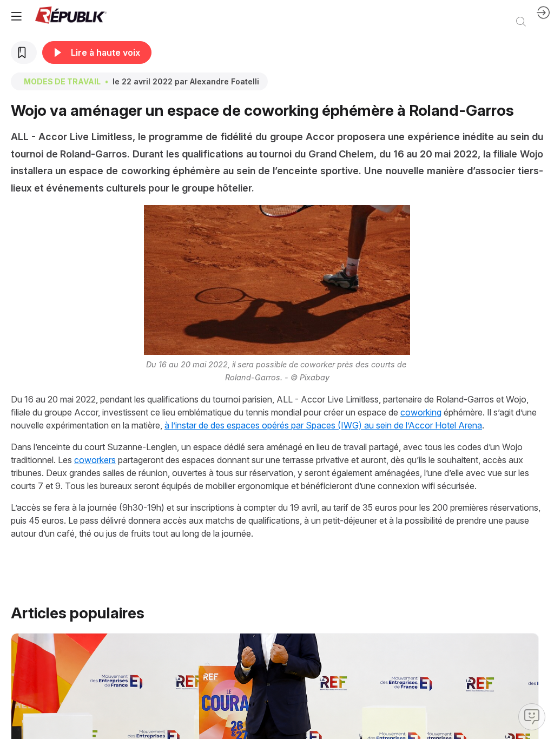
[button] (16, 16)
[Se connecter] (543, 16)
